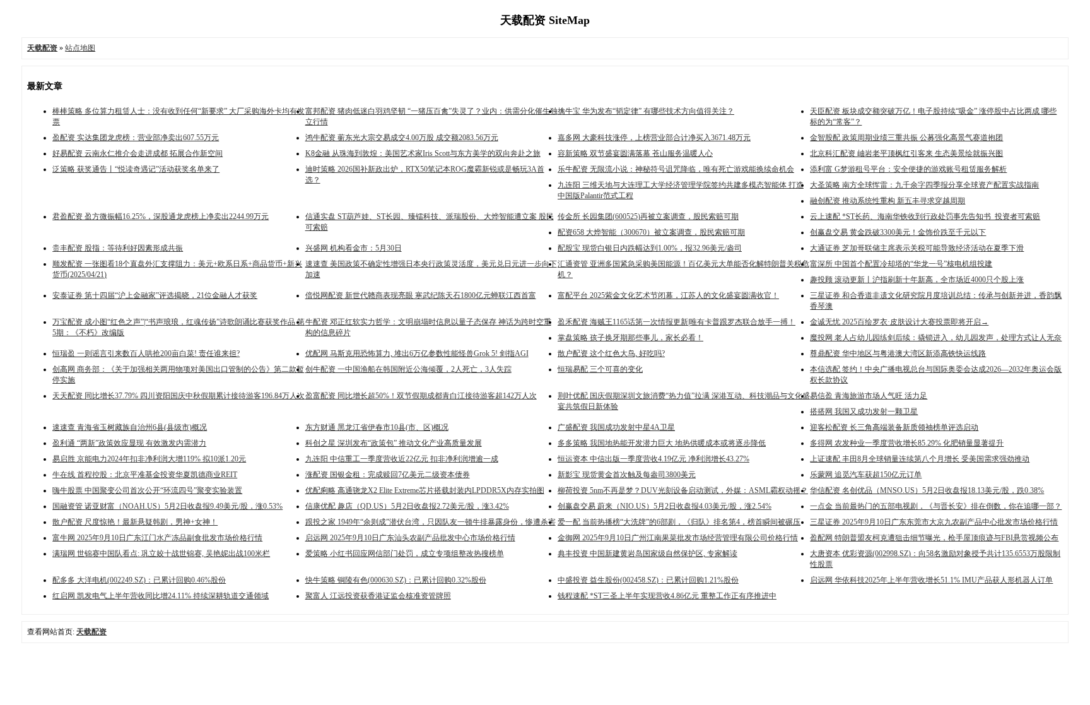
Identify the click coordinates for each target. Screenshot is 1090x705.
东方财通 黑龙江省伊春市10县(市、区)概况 (376, 427)
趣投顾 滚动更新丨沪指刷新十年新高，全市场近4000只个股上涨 (917, 279)
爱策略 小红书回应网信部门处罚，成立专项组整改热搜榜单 (404, 553)
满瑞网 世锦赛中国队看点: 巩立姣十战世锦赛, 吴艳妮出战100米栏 (161, 553)
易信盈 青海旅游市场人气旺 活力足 (868, 395)
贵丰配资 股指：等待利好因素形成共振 (117, 248)
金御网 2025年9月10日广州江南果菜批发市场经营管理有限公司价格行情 (678, 537)
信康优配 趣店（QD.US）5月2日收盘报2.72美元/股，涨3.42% (407, 506)
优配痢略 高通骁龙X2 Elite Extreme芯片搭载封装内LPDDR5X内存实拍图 (424, 490)
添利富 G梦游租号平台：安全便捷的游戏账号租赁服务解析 (908, 169)
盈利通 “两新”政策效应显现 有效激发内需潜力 (129, 443)
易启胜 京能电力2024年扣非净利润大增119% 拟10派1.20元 (149, 458)
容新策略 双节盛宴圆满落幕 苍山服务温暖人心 (635, 153)
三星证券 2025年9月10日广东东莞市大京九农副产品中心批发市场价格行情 (934, 522)
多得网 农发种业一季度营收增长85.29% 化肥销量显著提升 (907, 443)
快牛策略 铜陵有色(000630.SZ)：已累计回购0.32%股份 (395, 580)
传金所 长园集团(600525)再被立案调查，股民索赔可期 (648, 216)
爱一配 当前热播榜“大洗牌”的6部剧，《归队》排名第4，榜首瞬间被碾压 (679, 522)
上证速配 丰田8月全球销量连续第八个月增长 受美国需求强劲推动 (919, 458)
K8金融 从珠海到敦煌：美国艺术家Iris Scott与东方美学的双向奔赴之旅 (423, 153)
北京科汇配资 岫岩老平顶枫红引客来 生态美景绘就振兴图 (906, 153)
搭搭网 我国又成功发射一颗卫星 (864, 411)
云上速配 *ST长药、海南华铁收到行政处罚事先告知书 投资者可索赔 (925, 216)
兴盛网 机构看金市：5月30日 (353, 248)
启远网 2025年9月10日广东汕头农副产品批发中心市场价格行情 (410, 537)
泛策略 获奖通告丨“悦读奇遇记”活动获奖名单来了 (136, 169)
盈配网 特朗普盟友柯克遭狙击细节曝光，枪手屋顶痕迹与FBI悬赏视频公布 (934, 537)
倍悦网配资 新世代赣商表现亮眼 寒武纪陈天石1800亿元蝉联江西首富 (420, 295)
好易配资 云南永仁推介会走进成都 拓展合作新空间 (137, 153)
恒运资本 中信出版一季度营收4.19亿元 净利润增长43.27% (653, 458)
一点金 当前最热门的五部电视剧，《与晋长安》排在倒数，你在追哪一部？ (936, 506)
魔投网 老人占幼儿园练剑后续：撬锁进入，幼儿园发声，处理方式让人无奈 (936, 337)
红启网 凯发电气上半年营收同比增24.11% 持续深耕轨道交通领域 (160, 595)
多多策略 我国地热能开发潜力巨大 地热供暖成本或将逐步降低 (662, 443)
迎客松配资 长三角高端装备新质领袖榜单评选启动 (894, 427)
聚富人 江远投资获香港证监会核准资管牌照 (378, 595)
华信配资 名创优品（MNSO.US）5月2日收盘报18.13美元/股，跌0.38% (927, 490)
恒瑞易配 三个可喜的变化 (600, 369)
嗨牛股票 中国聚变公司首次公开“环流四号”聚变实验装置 (147, 490)
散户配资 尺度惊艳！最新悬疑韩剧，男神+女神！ (135, 522)
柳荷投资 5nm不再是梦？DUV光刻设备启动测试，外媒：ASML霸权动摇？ (683, 490)
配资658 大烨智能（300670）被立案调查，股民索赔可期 (651, 232)
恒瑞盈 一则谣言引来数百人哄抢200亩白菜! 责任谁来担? (146, 353)
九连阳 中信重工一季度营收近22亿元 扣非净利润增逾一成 (401, 458)
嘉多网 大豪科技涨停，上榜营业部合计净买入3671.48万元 (654, 137)
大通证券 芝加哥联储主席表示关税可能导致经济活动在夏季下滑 (917, 248)
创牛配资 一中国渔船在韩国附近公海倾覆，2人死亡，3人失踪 (408, 369)
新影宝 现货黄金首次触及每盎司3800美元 (627, 474)
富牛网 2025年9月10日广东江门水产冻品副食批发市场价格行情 (157, 537)
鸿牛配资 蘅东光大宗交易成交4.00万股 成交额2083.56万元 (401, 137)
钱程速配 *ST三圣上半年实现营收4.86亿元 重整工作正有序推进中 (667, 595)
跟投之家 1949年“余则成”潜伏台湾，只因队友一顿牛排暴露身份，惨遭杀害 (430, 522)
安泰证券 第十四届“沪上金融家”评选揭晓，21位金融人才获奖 (154, 295)
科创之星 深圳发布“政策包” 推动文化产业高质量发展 (393, 443)
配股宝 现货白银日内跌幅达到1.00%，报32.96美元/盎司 (650, 248)
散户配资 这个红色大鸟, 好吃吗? (611, 353)
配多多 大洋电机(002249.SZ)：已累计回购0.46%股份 (139, 580)
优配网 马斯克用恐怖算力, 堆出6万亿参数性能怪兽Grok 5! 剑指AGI (417, 353)
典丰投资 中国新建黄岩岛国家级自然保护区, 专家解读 (647, 553)
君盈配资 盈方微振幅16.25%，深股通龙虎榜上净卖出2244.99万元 (160, 216)
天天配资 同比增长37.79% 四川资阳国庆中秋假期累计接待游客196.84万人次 (178, 395)
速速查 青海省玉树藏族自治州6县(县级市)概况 (129, 427)
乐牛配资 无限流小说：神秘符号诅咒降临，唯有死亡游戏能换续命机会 (676, 169)
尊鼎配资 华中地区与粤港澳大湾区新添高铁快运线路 (898, 353)
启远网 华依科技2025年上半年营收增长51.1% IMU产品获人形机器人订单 (931, 580)
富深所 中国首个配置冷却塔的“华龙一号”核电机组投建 (901, 263)
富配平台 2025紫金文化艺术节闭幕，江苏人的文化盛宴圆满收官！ (668, 295)
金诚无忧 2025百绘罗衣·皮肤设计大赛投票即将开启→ (899, 321)
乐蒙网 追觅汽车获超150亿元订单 (866, 474)
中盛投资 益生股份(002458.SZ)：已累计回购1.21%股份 (648, 580)
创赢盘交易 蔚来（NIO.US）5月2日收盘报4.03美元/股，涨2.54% (664, 506)
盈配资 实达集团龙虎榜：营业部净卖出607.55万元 (135, 137)
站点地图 (80, 48)
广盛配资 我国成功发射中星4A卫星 (616, 427)
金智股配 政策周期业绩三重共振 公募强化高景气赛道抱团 (906, 137)
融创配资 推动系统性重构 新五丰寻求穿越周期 (887, 200)
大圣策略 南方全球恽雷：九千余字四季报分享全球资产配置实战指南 (924, 185)
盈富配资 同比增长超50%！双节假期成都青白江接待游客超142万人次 (421, 395)
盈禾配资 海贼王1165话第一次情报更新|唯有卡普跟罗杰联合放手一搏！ (676, 321)
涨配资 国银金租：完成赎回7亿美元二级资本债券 (387, 474)
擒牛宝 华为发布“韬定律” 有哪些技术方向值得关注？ (646, 111)
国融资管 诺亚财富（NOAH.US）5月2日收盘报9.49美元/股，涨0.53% (167, 506)
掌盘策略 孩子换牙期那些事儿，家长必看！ (630, 337)
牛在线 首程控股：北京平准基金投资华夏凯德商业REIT (144, 474)
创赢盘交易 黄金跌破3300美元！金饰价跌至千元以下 (898, 232)
